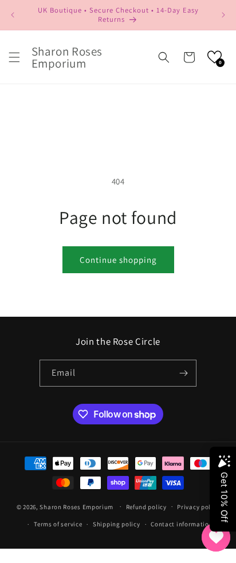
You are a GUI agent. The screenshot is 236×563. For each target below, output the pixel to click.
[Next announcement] (223, 14)
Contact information (182, 524)
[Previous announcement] (12, 14)
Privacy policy (198, 507)
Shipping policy (116, 524)
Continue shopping (118, 259)
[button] (14, 57)
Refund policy (146, 507)
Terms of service (58, 524)
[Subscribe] (183, 373)
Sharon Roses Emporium (77, 506)
